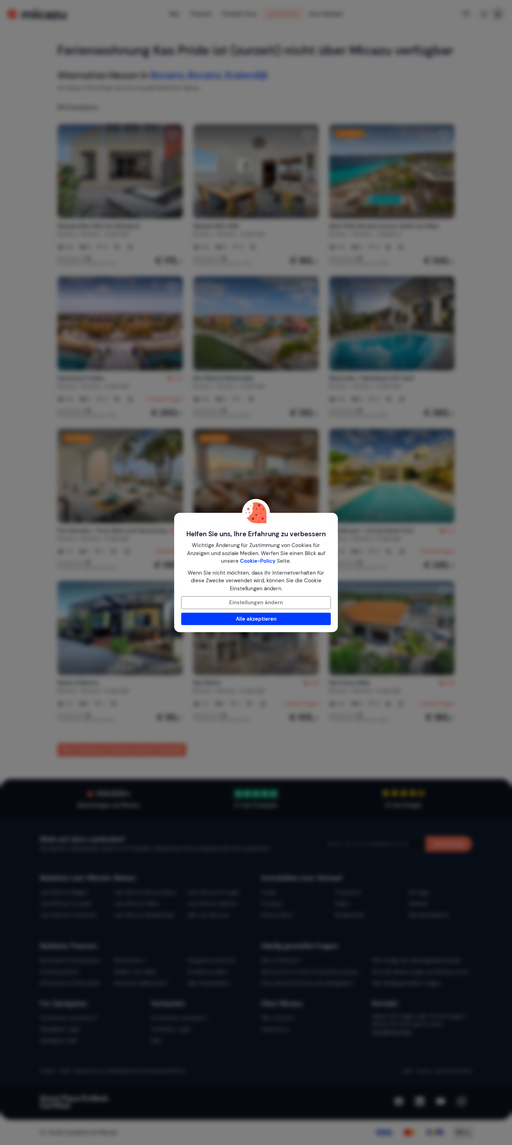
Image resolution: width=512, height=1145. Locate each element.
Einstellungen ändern (256, 602)
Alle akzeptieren (256, 618)
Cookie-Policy (258, 560)
